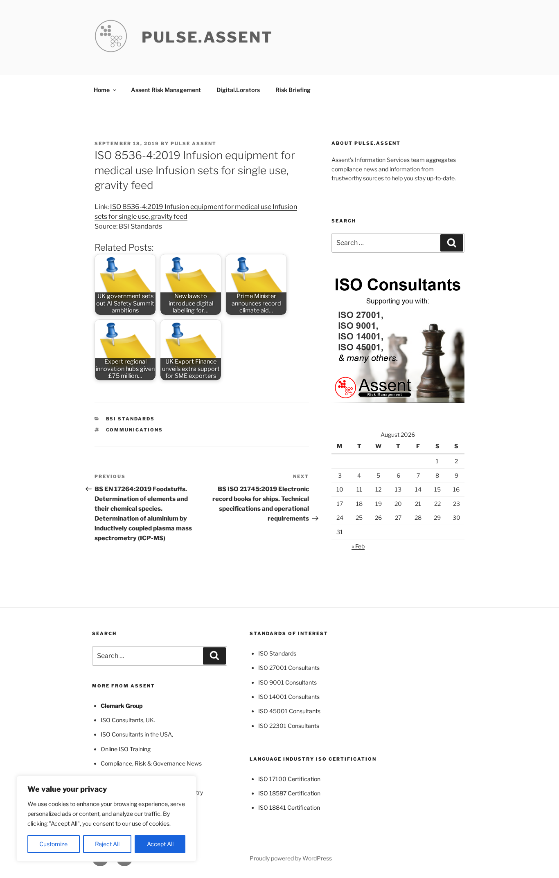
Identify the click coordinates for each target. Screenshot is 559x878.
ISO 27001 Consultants (289, 667)
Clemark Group (122, 705)
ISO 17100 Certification (289, 778)
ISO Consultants (122, 719)
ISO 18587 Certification (289, 793)
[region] (106, 819)
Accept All (160, 843)
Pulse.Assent (207, 37)
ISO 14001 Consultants (289, 696)
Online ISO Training (126, 749)
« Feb (358, 546)
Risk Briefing (293, 89)
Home (102, 89)
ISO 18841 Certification (289, 807)
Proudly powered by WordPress (291, 858)
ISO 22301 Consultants (288, 725)
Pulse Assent (193, 143)
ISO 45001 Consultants (289, 710)
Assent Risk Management (166, 89)
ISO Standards (277, 653)
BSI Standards (130, 419)
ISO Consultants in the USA (136, 734)
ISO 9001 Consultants (287, 682)
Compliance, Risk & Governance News (151, 763)
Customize (53, 843)
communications (134, 430)
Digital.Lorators (238, 89)
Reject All (107, 843)
